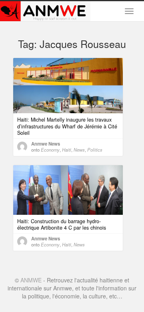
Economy (50, 149)
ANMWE (31, 280)
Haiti (66, 149)
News (79, 149)
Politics (94, 149)
